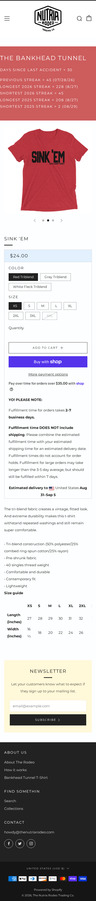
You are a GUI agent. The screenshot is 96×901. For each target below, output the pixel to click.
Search (10, 801)
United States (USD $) (46, 868)
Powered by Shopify (48, 889)
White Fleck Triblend (30, 287)
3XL (33, 316)
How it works (15, 770)
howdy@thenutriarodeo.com (29, 832)
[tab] (43, 220)
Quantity (16, 328)
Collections (13, 808)
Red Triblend (23, 277)
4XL (50, 316)
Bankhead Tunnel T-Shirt (26, 777)
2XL (16, 316)
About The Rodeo (19, 762)
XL (70, 306)
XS (15, 306)
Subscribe (45, 719)
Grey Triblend (55, 277)
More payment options (48, 374)
